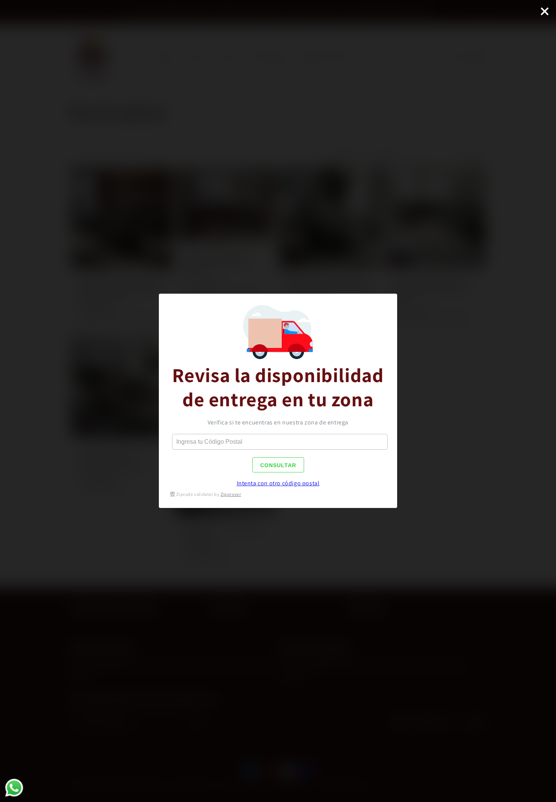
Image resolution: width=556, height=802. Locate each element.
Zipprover (231, 494)
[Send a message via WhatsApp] (14, 787)
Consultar (278, 465)
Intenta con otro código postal (278, 483)
